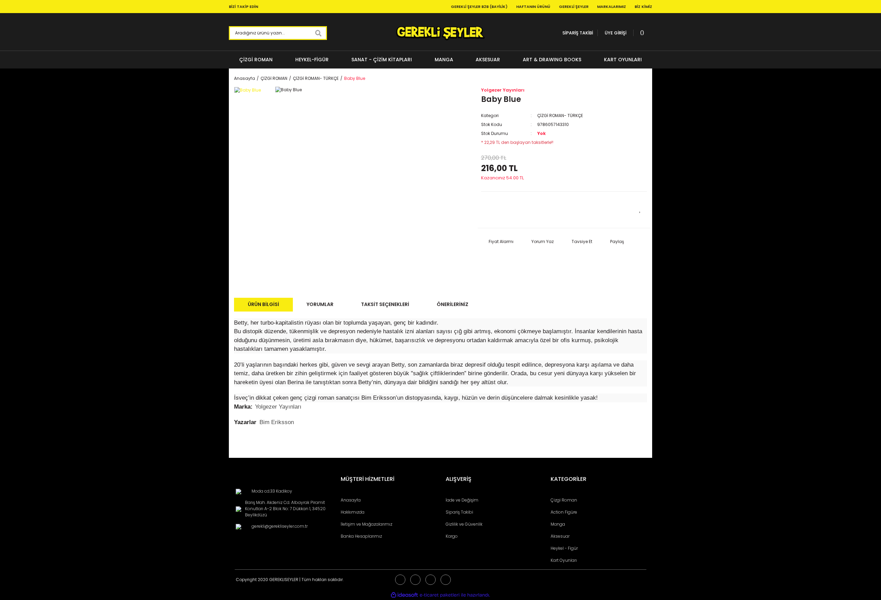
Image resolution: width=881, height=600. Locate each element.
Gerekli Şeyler (573, 6)
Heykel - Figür (564, 548)
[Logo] (440, 33)
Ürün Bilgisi (263, 304)
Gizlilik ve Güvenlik (464, 524)
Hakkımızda (352, 512)
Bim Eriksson (276, 422)
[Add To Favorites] (640, 209)
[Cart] (641, 33)
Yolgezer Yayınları (502, 90)
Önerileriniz (452, 304)
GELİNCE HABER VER (522, 210)
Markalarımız (611, 6)
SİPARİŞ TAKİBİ (577, 33)
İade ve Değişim (462, 500)
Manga (558, 524)
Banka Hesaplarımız (361, 536)
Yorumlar (320, 304)
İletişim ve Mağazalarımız (366, 524)
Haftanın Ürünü (533, 6)
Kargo (452, 536)
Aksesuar (560, 536)
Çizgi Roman (564, 500)
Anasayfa (351, 500)
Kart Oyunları (564, 560)
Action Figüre (564, 512)
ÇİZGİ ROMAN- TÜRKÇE (560, 115)
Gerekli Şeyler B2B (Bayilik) (479, 6)
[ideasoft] (404, 595)
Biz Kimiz (643, 6)
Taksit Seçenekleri (385, 304)
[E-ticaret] (440, 595)
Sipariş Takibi (459, 512)
